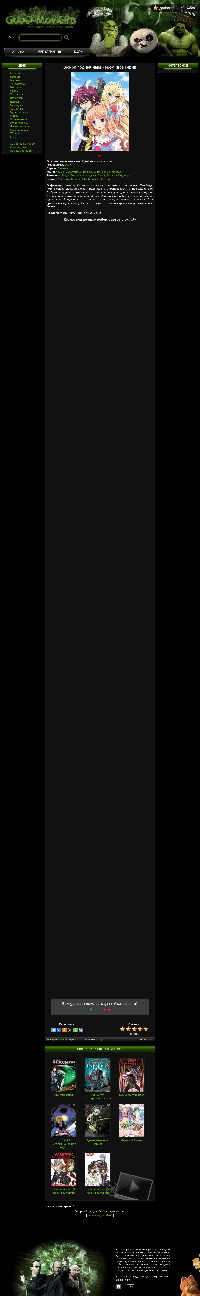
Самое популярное (22, 143)
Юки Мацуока (90, 178)
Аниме (14, 115)
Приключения (19, 119)
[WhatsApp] (75, 1030)
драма (106, 171)
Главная (18, 52)
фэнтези (117, 171)
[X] (70, 1030)
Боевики (15, 80)
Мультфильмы (19, 112)
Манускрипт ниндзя (131, 1094)
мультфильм (74, 171)
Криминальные (19, 129)
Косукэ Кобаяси (95, 175)
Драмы (14, 101)
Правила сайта (19, 147)
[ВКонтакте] (59, 1030)
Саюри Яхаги (109, 178)
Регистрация (49, 52)
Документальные (21, 126)
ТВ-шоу (15, 133)
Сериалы (16, 73)
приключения (91, 171)
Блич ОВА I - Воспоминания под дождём (63, 1144)
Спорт (14, 136)
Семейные (17, 108)
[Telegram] (53, 1030)
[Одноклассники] (64, 1030)
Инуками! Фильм (131, 1140)
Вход (78, 52)
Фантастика (17, 83)
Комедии (15, 76)
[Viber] (81, 1030)
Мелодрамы (18, 105)
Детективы (16, 97)
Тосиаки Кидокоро (118, 175)
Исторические (19, 122)
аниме (60, 171)
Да (92, 1010)
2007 (68, 164)
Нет (107, 1010)
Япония (63, 168)
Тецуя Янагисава (73, 175)
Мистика (15, 87)
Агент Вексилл (63, 1094)
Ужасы (14, 90)
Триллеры (16, 94)
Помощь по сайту (21, 150)
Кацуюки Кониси (70, 178)
